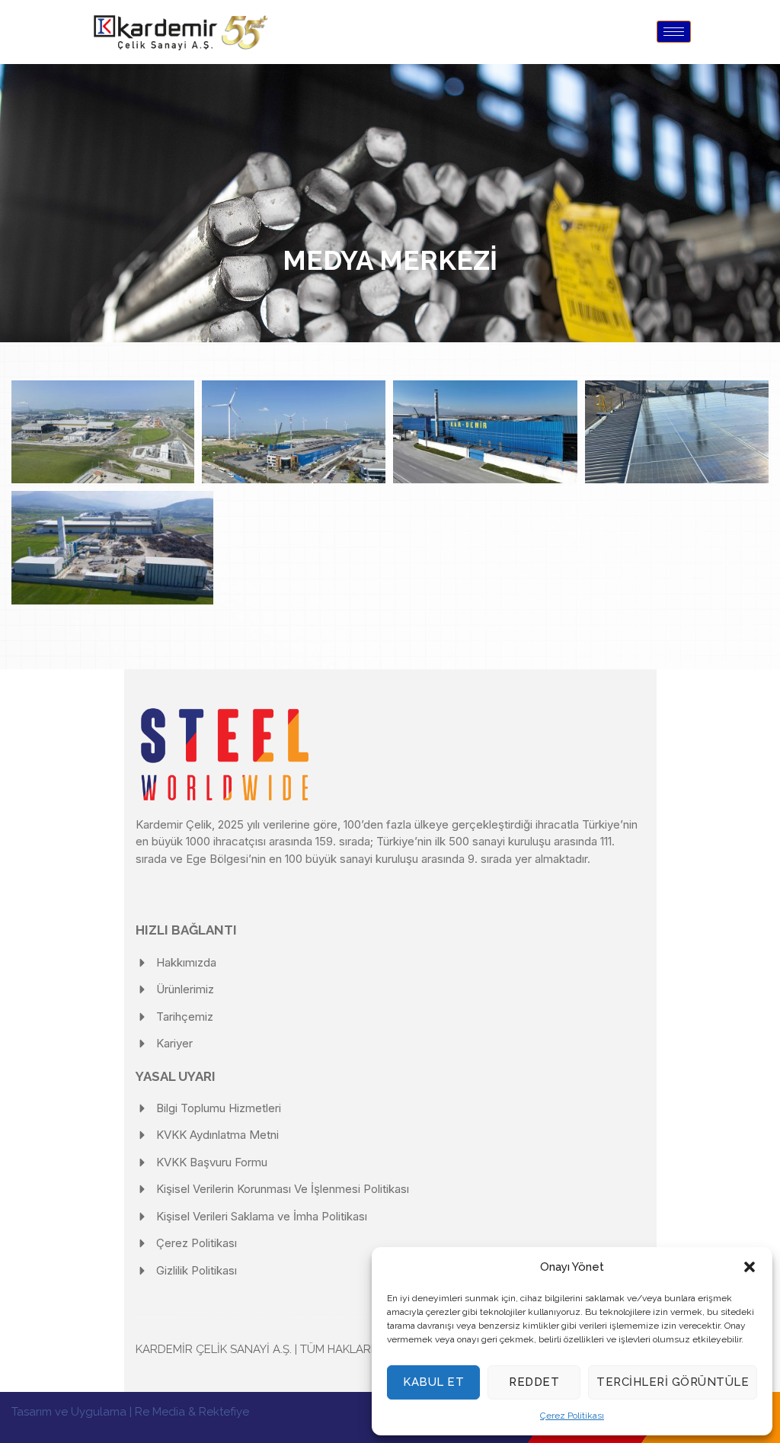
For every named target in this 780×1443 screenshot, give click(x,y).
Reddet (534, 1382)
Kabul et (433, 1382)
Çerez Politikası (572, 1415)
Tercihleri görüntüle (672, 1382)
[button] (749, 1267)
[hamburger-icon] (674, 32)
